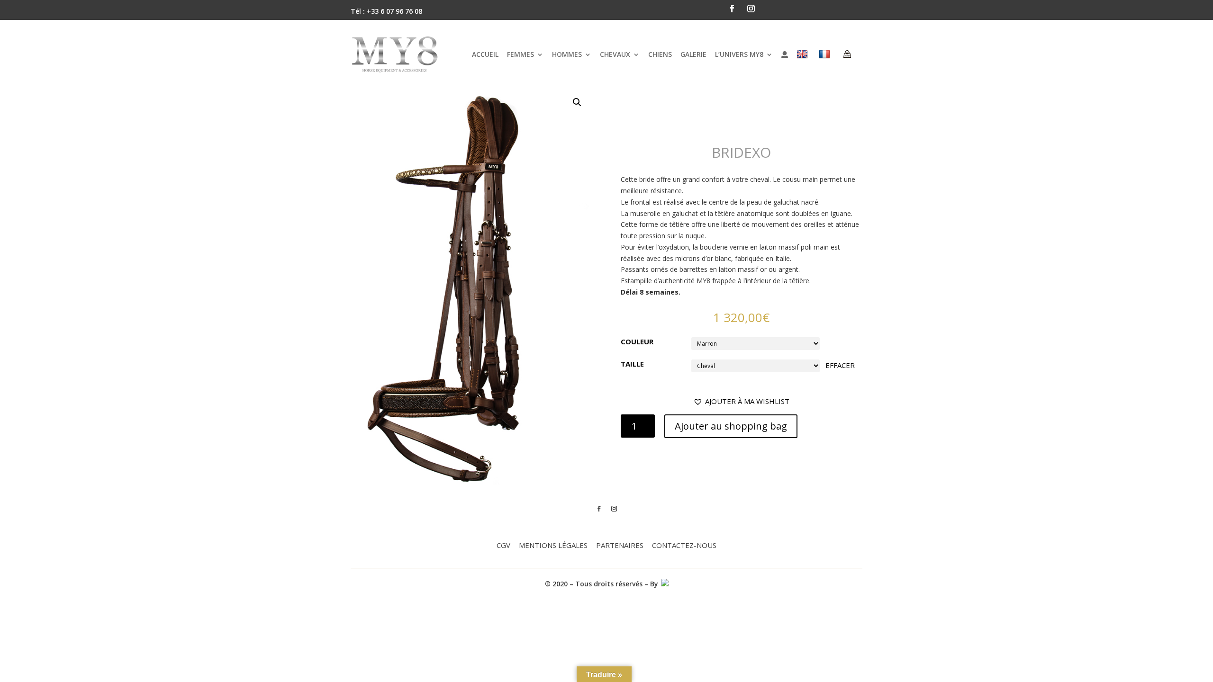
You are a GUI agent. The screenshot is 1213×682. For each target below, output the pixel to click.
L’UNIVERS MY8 (739, 54)
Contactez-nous (684, 546)
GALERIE (693, 54)
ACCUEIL (485, 54)
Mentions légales (553, 546)
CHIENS (660, 54)
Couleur (637, 341)
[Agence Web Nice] (664, 583)
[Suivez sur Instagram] (751, 8)
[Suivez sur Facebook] (732, 8)
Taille (632, 363)
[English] (803, 54)
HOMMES (567, 54)
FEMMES (520, 54)
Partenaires (619, 546)
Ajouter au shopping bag (731, 426)
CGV (503, 546)
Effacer (840, 365)
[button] (741, 401)
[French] (826, 54)
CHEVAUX (615, 54)
